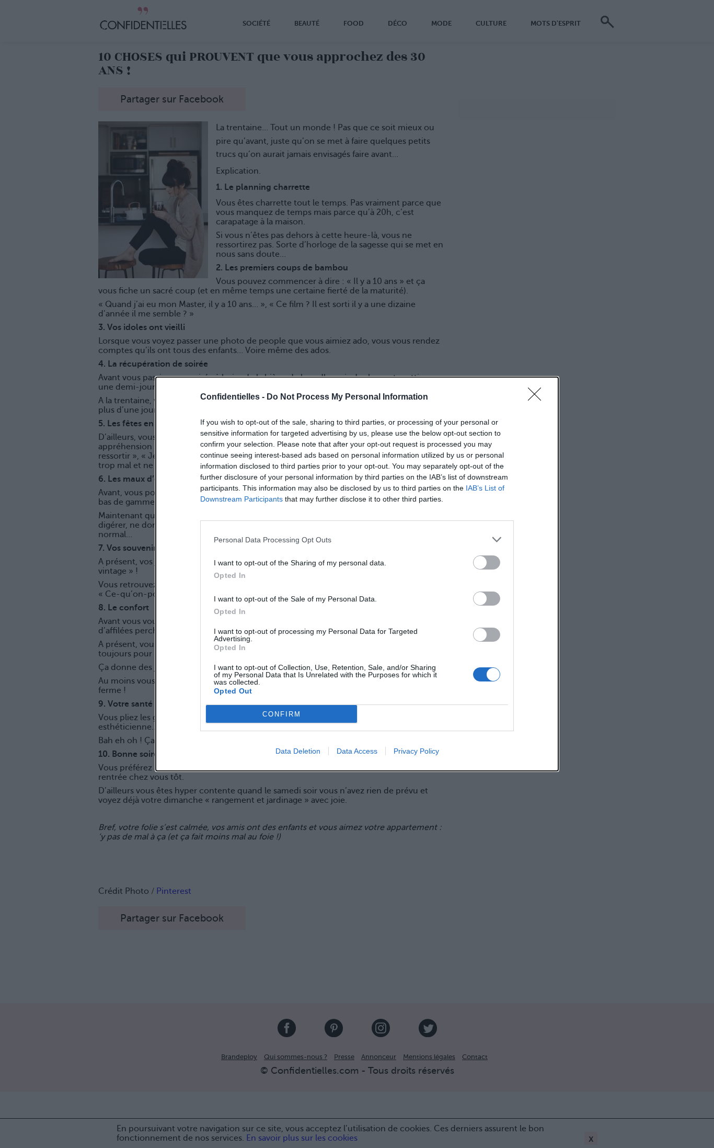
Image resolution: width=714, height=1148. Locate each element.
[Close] (538, 397)
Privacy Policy (416, 751)
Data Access (357, 751)
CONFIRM (281, 714)
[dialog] (357, 574)
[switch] (486, 562)
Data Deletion (297, 751)
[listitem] (357, 539)
